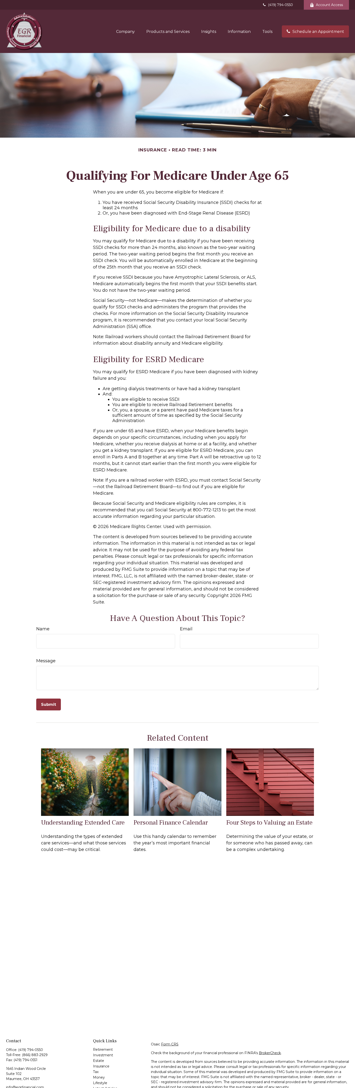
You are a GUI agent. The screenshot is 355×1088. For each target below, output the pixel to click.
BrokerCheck (270, 1053)
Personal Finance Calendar (171, 822)
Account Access (329, 5)
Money (99, 1077)
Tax (96, 1072)
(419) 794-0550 (280, 5)
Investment (103, 1055)
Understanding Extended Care (83, 822)
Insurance (101, 1066)
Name (43, 629)
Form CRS (169, 1044)
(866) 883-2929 (35, 1055)
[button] (125, 31)
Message (46, 660)
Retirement (103, 1049)
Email (186, 629)
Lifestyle (100, 1083)
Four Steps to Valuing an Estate (269, 822)
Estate (98, 1060)
